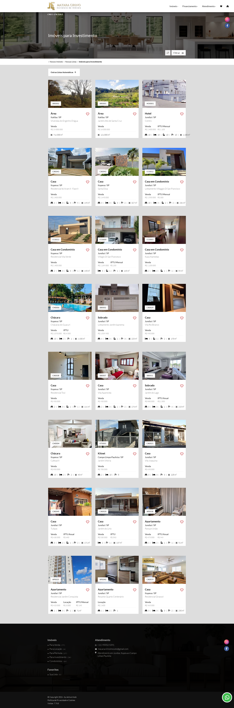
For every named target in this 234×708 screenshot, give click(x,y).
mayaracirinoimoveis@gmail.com (113, 649)
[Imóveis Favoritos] (221, 6)
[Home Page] (227, 6)
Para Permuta (58, 653)
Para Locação (57, 649)
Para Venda (57, 645)
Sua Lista (55, 674)
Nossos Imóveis (56, 61)
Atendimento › (209, 6)
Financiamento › (190, 6)
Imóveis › (174, 6)
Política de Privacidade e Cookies (61, 700)
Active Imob (72, 697)
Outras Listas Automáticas (62, 72)
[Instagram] (226, 642)
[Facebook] (226, 648)
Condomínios (58, 661)
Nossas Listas (71, 61)
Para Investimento (60, 657)
